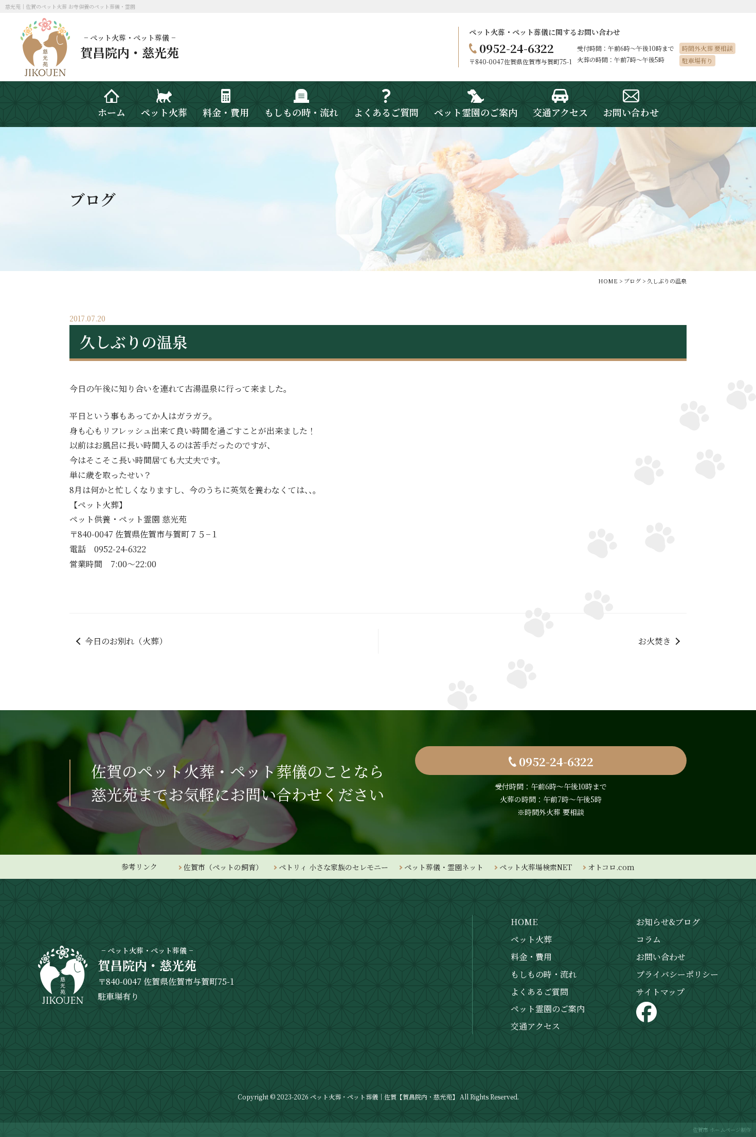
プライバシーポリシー (677, 974)
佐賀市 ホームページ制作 (722, 1129)
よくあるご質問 (539, 992)
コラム (648, 939)
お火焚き (654, 641)
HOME (524, 922)
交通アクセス (535, 1026)
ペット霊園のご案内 (548, 1009)
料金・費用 (531, 957)
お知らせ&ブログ (668, 922)
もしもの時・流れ (544, 974)
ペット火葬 (531, 939)
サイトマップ (660, 992)
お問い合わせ (661, 957)
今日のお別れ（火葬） (126, 641)
